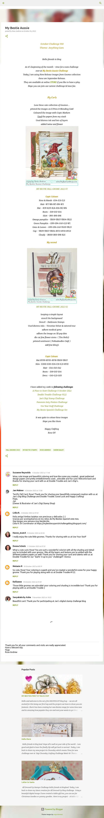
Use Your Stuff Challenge (52, 406)
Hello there (26, 739)
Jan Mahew (18, 490)
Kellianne (17, 582)
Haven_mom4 (19, 533)
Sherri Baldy (59, 450)
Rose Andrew (45, 450)
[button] (6, 36)
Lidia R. (16, 513)
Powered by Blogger (53, 809)
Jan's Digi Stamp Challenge (52, 398)
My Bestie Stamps (30, 450)
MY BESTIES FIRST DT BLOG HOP (35, 696)
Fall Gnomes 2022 (13, 450)
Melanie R (17, 566)
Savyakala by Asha (22, 597)
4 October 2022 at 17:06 (33, 490)
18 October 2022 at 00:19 (32, 566)
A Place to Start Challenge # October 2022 (52, 390)
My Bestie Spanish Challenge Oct (52, 410)
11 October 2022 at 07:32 (36, 546)
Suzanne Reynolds (22, 472)
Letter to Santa (28, 782)
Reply (15, 485)
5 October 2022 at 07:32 (29, 513)
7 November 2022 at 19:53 (41, 597)
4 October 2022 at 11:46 (41, 473)
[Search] (10, 3)
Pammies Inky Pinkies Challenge (52, 402)
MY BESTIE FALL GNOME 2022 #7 (52, 189)
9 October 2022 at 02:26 (35, 533)
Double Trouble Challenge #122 (52, 394)
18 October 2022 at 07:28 (32, 582)
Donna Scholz (19, 546)
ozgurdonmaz (58, 814)
